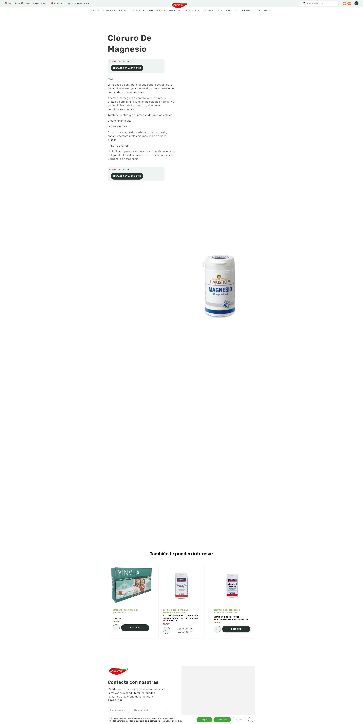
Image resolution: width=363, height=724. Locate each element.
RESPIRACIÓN (130, 610)
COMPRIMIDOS (170, 610)
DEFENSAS (117, 610)
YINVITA (117, 618)
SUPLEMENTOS (119, 612)
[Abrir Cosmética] (221, 10)
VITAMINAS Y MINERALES (175, 612)
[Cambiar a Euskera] (344, 3)
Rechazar (222, 719)
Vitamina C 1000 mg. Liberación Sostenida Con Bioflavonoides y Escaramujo (181, 618)
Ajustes (239, 719)
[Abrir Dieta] (179, 10)
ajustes (181, 721)
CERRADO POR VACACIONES (127, 68)
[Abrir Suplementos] (125, 10)
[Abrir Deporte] (199, 10)
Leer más (135, 628)
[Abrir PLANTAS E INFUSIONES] (164, 10)
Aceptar (204, 719)
